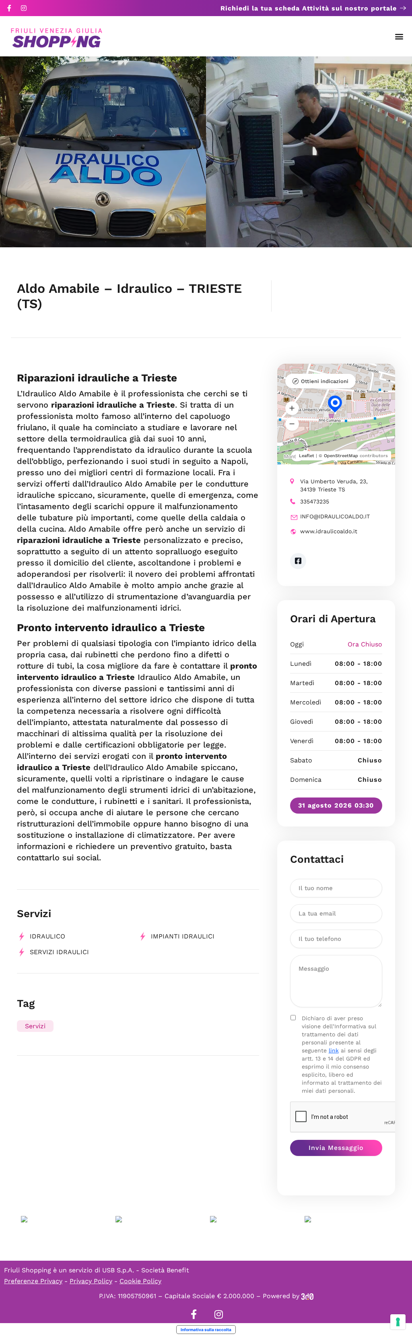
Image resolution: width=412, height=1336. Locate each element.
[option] (103, 151)
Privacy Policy (91, 1281)
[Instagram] (24, 8)
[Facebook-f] (9, 8)
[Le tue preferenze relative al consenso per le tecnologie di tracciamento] (398, 1322)
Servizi (35, 1026)
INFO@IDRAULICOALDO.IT (335, 516)
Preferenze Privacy (33, 1281)
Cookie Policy (140, 1281)
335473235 (314, 501)
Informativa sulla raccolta (206, 1329)
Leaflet (306, 455)
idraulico (47, 936)
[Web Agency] (307, 1296)
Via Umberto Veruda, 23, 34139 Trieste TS (334, 485)
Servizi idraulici (59, 952)
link (334, 1050)
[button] (399, 36)
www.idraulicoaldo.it (328, 531)
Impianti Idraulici (182, 936)
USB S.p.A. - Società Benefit (145, 1270)
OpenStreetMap (341, 455)
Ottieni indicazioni (324, 381)
